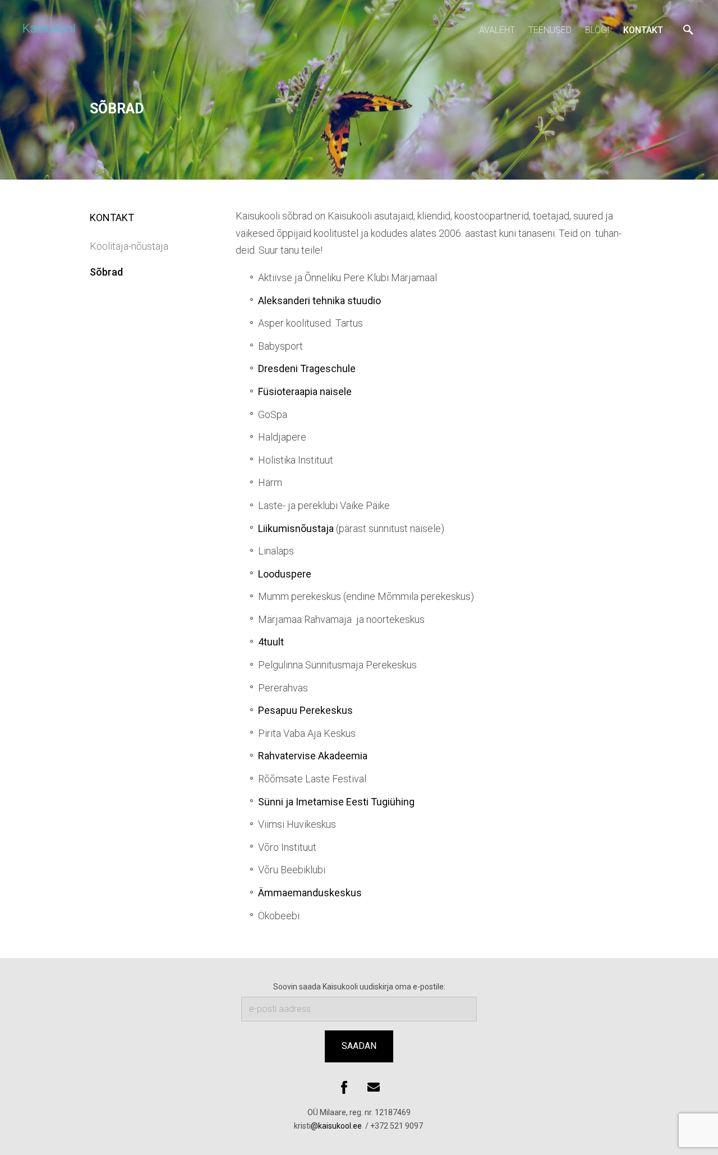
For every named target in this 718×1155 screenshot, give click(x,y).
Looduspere (284, 574)
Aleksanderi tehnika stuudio (319, 300)
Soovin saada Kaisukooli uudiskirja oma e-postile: (359, 986)
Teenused (550, 30)
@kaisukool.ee (337, 1125)
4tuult (271, 642)
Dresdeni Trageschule (307, 368)
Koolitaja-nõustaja (129, 246)
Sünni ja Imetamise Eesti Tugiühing (336, 802)
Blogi (597, 30)
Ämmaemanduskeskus (310, 893)
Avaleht (497, 30)
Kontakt (643, 30)
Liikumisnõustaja (296, 528)
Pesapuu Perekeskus (305, 710)
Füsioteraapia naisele (305, 391)
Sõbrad (106, 272)
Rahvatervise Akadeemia (312, 756)
